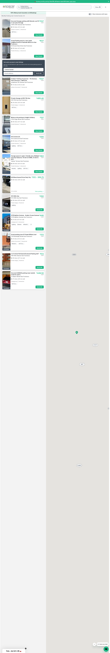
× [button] (108, 1)
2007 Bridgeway (16, 390)
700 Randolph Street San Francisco (21, 449)
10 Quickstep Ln (16, 544)
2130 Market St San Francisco (20, 177)
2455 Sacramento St (17, 272)
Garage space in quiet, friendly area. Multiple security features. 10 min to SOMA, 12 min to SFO (25, 215)
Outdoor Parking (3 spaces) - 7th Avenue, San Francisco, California (24, 79)
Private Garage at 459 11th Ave (20, 98)
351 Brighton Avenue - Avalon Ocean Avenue (25, 428)
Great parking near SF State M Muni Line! (23, 447)
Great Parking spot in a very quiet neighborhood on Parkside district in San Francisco (23, 42)
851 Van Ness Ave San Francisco (21, 292)
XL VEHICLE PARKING (17, 175)
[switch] (90, 14)
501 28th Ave (15, 409)
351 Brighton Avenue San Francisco (21, 430)
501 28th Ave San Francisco (19, 411)
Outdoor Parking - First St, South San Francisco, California (22, 371)
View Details (38, 35)
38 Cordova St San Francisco (19, 196)
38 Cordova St (15, 194)
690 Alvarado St (16, 136)
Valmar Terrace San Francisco (20, 219)
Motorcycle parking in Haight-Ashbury (23, 117)
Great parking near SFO (18, 351)
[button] (95, 345)
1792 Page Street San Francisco (20, 119)
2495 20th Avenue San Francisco (21, 24)
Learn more (73, 1)
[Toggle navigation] (105, 7)
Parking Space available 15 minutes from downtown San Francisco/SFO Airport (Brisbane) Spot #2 (23, 331)
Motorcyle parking (16, 156)
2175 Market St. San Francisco (20, 509)
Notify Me (39, 73)
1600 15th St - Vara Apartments (21, 525)
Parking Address (24, 6)
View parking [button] (38, 249)
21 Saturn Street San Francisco (20, 489)
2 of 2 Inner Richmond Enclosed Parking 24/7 (25, 467)
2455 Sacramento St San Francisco (21, 274)
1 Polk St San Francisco (18, 564)
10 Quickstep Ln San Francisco (20, 546)
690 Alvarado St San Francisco (20, 138)
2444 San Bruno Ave (17, 311)
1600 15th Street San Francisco (20, 527)
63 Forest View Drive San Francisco (21, 46)
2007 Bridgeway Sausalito (19, 392)
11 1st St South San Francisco (19, 374)
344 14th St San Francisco (19, 235)
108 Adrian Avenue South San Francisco (23, 353)
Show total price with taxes (99, 14)
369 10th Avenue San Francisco (20, 468)
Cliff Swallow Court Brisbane (19, 335)
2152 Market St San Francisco (20, 158)
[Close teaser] (25, 648)
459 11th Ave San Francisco (19, 100)
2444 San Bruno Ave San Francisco (21, 312)
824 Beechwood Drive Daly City (21, 254)
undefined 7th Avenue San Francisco (22, 82)
